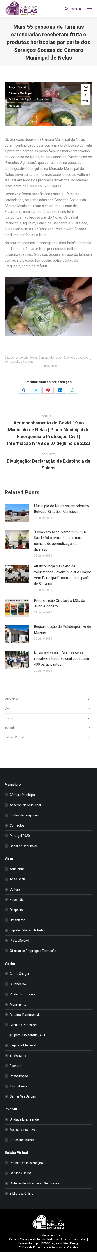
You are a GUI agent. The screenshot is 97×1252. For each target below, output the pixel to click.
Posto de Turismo (22, 994)
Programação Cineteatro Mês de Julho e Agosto (59, 603)
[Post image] (17, 513)
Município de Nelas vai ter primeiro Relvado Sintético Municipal (61, 509)
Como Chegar (19, 974)
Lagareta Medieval (23, 1045)
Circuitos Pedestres (23, 1025)
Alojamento (18, 1004)
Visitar (9, 718)
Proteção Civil (19, 940)
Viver (8, 708)
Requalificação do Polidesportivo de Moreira (62, 630)
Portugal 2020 (20, 836)
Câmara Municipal (20, 93)
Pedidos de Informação (26, 1163)
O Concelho (18, 984)
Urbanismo (17, 920)
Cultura (15, 889)
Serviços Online (21, 1173)
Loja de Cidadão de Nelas (27, 930)
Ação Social (18, 879)
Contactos (17, 825)
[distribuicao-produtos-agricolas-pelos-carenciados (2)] (48, 306)
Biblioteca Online (21, 1193)
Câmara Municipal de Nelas (27, 1239)
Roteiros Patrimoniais (25, 1014)
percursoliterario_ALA (30, 1035)
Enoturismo (18, 1055)
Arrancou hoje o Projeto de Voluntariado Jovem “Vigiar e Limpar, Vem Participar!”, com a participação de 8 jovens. (62, 575)
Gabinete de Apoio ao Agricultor (29, 99)
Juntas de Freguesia (24, 815)
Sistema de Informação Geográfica (35, 1183)
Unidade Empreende (24, 1119)
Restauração (19, 1076)
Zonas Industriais (22, 1140)
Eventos (15, 1066)
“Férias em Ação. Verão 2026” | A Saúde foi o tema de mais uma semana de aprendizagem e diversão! (60, 541)
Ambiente (17, 869)
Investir (10, 728)
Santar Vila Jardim (23, 1096)
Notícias (14, 105)
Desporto (16, 910)
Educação (17, 899)
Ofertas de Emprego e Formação (33, 951)
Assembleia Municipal (25, 805)
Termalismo (18, 1086)
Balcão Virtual (14, 737)
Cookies (72, 1247)
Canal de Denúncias (24, 846)
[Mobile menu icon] (89, 8)
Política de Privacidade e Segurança (42, 1247)
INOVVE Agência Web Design (60, 1243)
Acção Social (17, 87)
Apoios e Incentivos (23, 1130)
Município (11, 699)
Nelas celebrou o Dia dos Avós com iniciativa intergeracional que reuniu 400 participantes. (62, 659)
